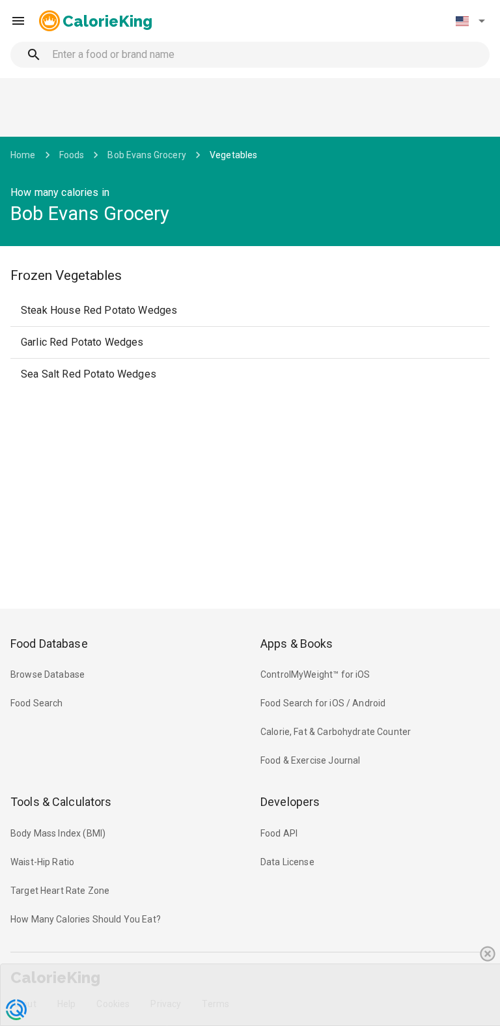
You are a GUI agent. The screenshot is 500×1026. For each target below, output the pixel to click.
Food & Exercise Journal (310, 760)
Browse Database (47, 674)
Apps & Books (296, 643)
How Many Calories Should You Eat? (85, 919)
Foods (72, 155)
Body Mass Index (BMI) (57, 833)
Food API (279, 833)
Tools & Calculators (61, 802)
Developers (290, 802)
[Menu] (18, 20)
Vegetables (234, 155)
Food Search (36, 703)
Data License (287, 862)
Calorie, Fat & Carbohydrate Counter (335, 732)
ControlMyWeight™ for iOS (315, 674)
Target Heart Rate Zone (59, 890)
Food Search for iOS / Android (322, 703)
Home (23, 155)
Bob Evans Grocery (146, 155)
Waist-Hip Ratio (42, 862)
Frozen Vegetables (66, 275)
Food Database (49, 643)
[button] (470, 20)
